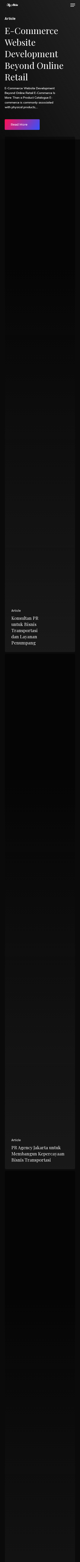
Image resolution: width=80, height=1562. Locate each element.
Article (16, 610)
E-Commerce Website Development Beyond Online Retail (34, 53)
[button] (72, 5)
